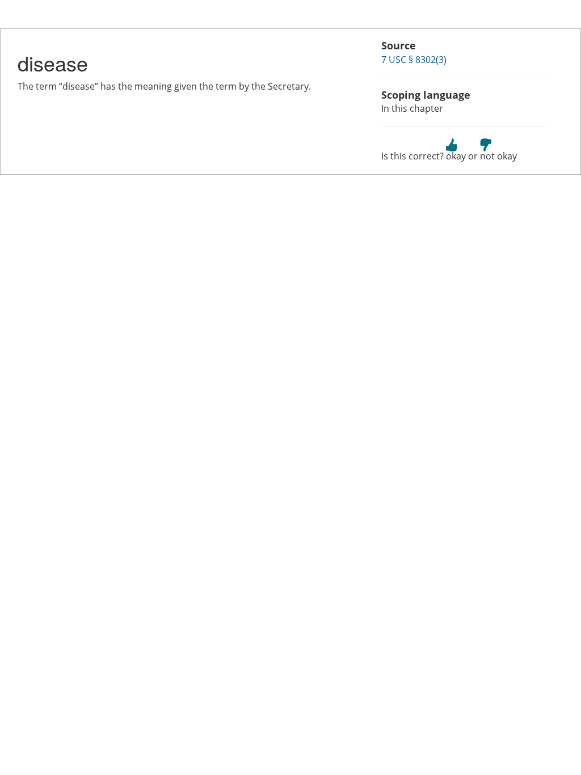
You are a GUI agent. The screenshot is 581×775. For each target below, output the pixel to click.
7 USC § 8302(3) (414, 59)
